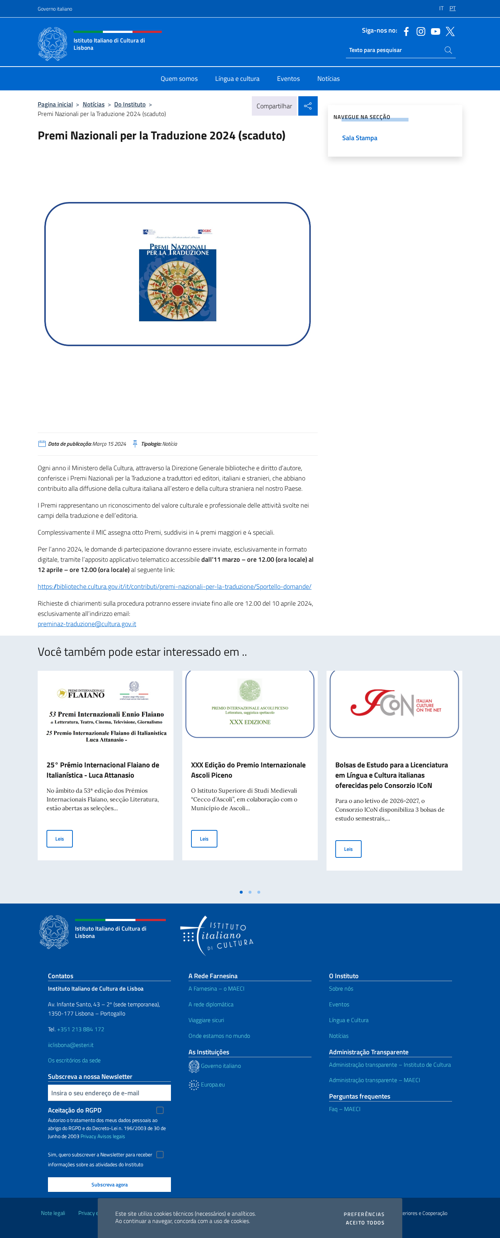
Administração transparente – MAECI (374, 1080)
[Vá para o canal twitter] (448, 30)
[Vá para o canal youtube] (433, 30)
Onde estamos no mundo (219, 1035)
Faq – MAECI (345, 1108)
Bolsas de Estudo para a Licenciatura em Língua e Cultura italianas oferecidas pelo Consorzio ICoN (391, 775)
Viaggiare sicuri (206, 1020)
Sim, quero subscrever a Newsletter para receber (100, 1155)
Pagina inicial (55, 104)
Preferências (364, 1214)
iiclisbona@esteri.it (71, 1044)
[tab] (241, 892)
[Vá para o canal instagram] (419, 30)
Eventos (339, 1004)
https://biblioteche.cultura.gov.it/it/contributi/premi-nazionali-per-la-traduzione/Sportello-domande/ (174, 586)
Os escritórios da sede (74, 1060)
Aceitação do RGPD (75, 1110)
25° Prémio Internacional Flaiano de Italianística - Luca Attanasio (102, 770)
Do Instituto (130, 104)
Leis (64, 838)
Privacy (88, 1136)
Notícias (94, 104)
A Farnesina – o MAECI (217, 988)
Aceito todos (365, 1222)
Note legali (53, 1213)
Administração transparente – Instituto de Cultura (390, 1064)
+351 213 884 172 (80, 1029)
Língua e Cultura (349, 1020)
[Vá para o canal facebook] (404, 30)
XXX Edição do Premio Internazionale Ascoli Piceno (248, 770)
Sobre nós (341, 988)
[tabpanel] (105, 778)
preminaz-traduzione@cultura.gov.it (87, 624)
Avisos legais (111, 1136)
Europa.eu (212, 1084)
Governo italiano (55, 8)
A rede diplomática (211, 1004)
